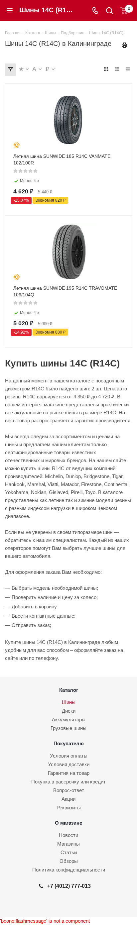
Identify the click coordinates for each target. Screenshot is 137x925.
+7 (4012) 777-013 (69, 886)
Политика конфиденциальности (68, 870)
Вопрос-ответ (68, 790)
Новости (68, 835)
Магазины (68, 844)
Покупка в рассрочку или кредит (68, 781)
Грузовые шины (68, 728)
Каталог (68, 690)
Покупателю (69, 743)
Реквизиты (69, 807)
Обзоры (69, 861)
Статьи (69, 852)
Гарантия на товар (68, 773)
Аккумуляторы (68, 719)
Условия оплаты (68, 756)
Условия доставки (68, 764)
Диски (68, 711)
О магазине (68, 823)
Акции (68, 799)
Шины (68, 702)
